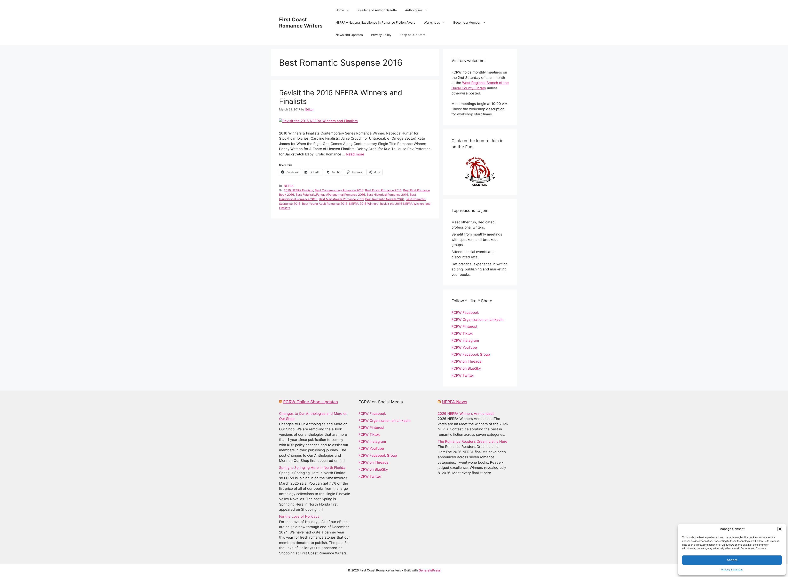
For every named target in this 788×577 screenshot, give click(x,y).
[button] (780, 529)
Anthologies (414, 10)
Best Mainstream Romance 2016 (341, 199)
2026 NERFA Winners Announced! (466, 413)
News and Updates (349, 35)
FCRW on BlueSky (466, 368)
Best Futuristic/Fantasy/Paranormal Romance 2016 (330, 194)
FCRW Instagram (465, 340)
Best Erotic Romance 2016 (383, 190)
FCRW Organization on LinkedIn (477, 319)
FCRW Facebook (465, 312)
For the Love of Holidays (299, 516)
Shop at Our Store (413, 35)
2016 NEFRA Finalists (298, 190)
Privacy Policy (381, 35)
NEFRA (288, 185)
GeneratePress (430, 570)
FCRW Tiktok (462, 333)
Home (340, 10)
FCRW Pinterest (464, 326)
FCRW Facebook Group (470, 354)
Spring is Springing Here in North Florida (312, 468)
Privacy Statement (732, 569)
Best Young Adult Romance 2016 (324, 203)
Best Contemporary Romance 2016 (339, 190)
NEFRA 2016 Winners (363, 203)
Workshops (432, 22)
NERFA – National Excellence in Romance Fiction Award (376, 22)
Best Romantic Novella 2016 (384, 199)
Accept (732, 560)
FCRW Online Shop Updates (310, 401)
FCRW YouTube (464, 347)
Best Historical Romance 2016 (387, 194)
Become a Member (467, 22)
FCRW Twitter (462, 375)
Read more (355, 154)
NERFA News (454, 401)
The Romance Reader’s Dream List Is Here (472, 441)
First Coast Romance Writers (301, 22)
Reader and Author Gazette (377, 10)
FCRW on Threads (466, 361)
